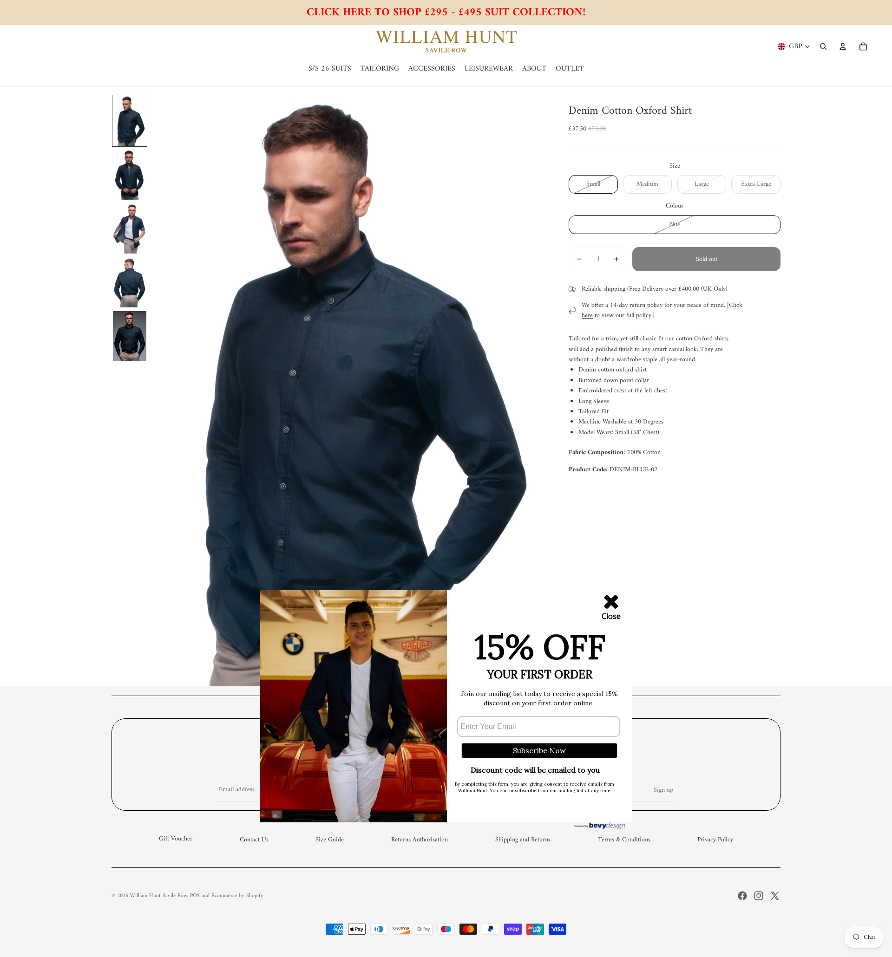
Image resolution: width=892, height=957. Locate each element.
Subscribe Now (539, 750)
